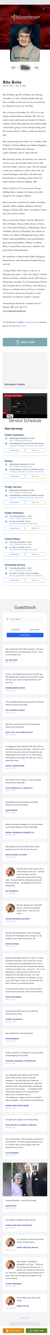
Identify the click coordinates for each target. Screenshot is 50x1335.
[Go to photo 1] (24, 1194)
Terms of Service (31, 1325)
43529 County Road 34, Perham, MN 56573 (26, 575)
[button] (25, 1179)
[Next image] (44, 1179)
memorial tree (31, 322)
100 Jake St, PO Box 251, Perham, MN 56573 (26, 446)
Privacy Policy (18, 1325)
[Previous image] (5, 1179)
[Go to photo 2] (25, 1194)
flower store (21, 325)
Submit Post (25, 635)
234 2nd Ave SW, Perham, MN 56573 (23, 523)
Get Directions (14, 450)
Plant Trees (35, 450)
